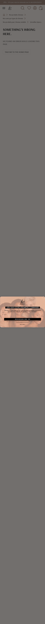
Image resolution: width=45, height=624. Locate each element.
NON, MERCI (22, 324)
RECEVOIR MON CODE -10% (22, 319)
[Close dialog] (44, 298)
